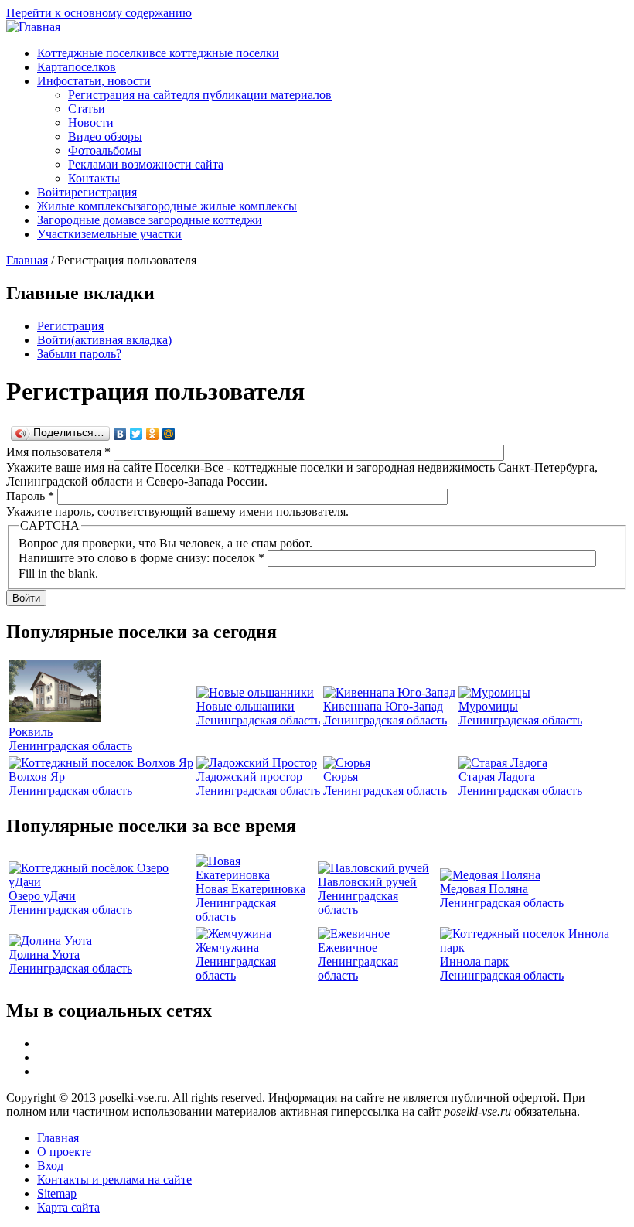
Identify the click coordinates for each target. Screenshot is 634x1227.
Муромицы (488, 706)
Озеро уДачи (42, 895)
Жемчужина (227, 947)
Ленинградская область (70, 745)
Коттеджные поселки (158, 53)
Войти (87, 192)
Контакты (94, 178)
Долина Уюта (44, 954)
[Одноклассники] (153, 434)
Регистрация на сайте (200, 94)
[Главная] (33, 26)
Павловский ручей (367, 881)
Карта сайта (68, 1207)
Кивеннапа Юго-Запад (383, 706)
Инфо (94, 80)
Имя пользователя (58, 451)
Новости (91, 122)
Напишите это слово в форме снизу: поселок (141, 557)
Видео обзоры (105, 136)
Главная (27, 260)
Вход (50, 1165)
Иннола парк (474, 961)
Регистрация (70, 325)
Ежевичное (347, 947)
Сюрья (340, 776)
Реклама (145, 164)
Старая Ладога (496, 776)
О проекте (64, 1151)
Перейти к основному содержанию (99, 12)
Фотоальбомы (104, 150)
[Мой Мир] (169, 434)
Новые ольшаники (245, 706)
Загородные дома (149, 220)
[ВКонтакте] (120, 434)
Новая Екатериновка (250, 888)
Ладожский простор (249, 776)
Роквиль (31, 731)
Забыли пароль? (79, 353)
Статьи (86, 108)
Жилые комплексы (167, 206)
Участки (109, 233)
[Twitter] (136, 434)
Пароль (30, 496)
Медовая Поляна (484, 888)
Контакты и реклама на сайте (114, 1179)
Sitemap (57, 1193)
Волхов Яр (37, 776)
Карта (76, 66)
